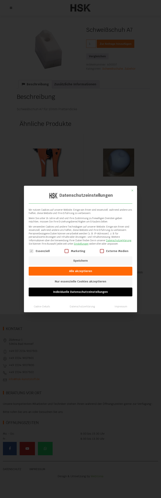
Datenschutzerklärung (118, 240)
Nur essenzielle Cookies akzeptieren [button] (80, 281)
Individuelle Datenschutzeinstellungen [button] (80, 292)
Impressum (120, 306)
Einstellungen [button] (81, 243)
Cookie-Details (42, 306)
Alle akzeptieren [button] (80, 271)
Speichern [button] (80, 260)
